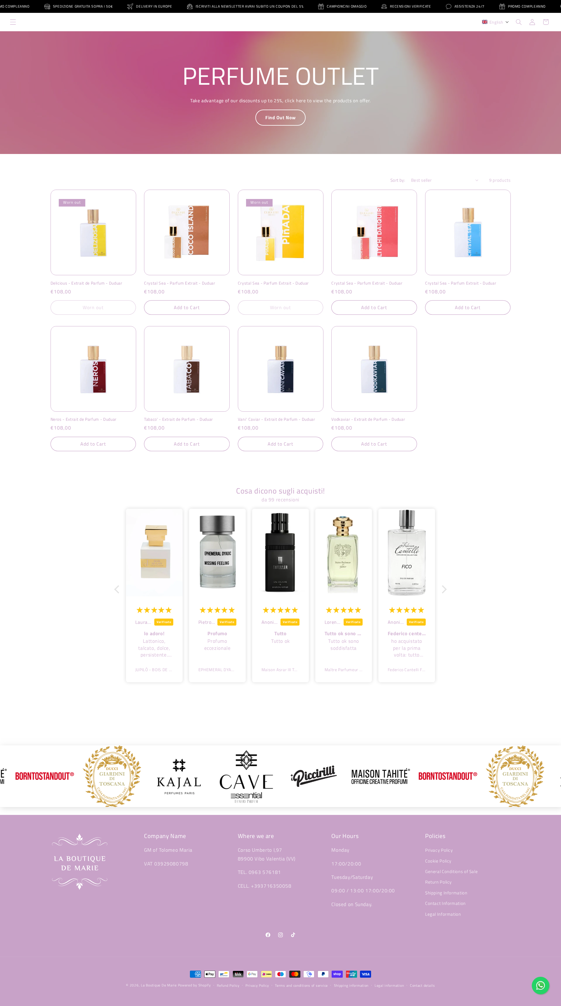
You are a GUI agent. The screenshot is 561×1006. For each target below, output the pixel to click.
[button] (13, 22)
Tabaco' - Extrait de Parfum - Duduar (178, 419)
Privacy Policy (439, 850)
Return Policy (438, 882)
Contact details (422, 985)
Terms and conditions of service (301, 985)
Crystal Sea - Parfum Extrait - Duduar (179, 283)
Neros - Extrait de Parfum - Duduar (84, 419)
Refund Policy (228, 985)
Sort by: (397, 180)
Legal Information (443, 914)
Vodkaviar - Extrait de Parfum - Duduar (368, 419)
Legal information (389, 985)
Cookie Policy (438, 861)
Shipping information (351, 985)
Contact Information (445, 903)
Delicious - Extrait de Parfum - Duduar (86, 283)
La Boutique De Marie (159, 985)
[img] (154, 610)
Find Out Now (280, 117)
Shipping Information (446, 892)
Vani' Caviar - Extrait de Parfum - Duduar (276, 419)
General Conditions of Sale (451, 871)
